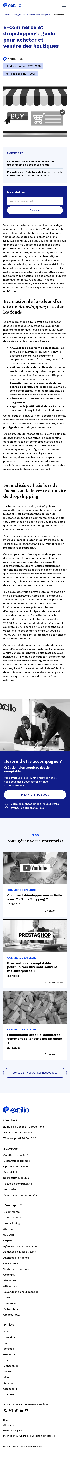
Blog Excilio (20, 15)
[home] (12, 5)
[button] (63, 5)
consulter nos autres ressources (35, 1072)
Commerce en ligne (38, 15)
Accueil (6, 15)
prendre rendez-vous (35, 794)
